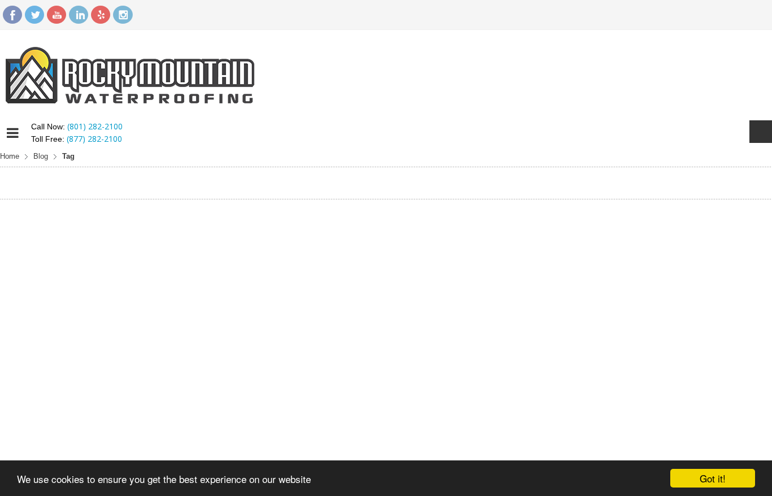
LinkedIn (78, 15)
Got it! (713, 478)
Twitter (34, 15)
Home (9, 156)
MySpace (100, 15)
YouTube (56, 15)
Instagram (122, 15)
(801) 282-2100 (95, 126)
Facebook (12, 15)
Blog (40, 156)
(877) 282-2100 (94, 138)
